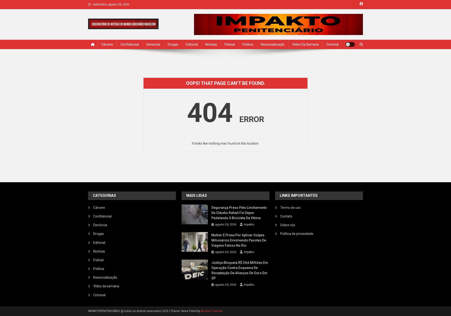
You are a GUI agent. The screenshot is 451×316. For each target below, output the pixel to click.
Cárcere (107, 44)
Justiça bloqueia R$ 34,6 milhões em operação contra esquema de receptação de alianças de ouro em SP (239, 270)
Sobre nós (287, 225)
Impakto (249, 224)
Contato (286, 216)
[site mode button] (350, 44)
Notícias (211, 44)
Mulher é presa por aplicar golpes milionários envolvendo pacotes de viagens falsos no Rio (238, 240)
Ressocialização (273, 44)
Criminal (332, 44)
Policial (230, 44)
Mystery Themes (212, 311)
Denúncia (153, 44)
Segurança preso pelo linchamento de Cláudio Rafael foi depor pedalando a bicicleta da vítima (239, 213)
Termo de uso (290, 207)
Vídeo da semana (305, 44)
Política (247, 44)
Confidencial (130, 44)
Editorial (192, 44)
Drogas (173, 44)
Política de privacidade (296, 234)
